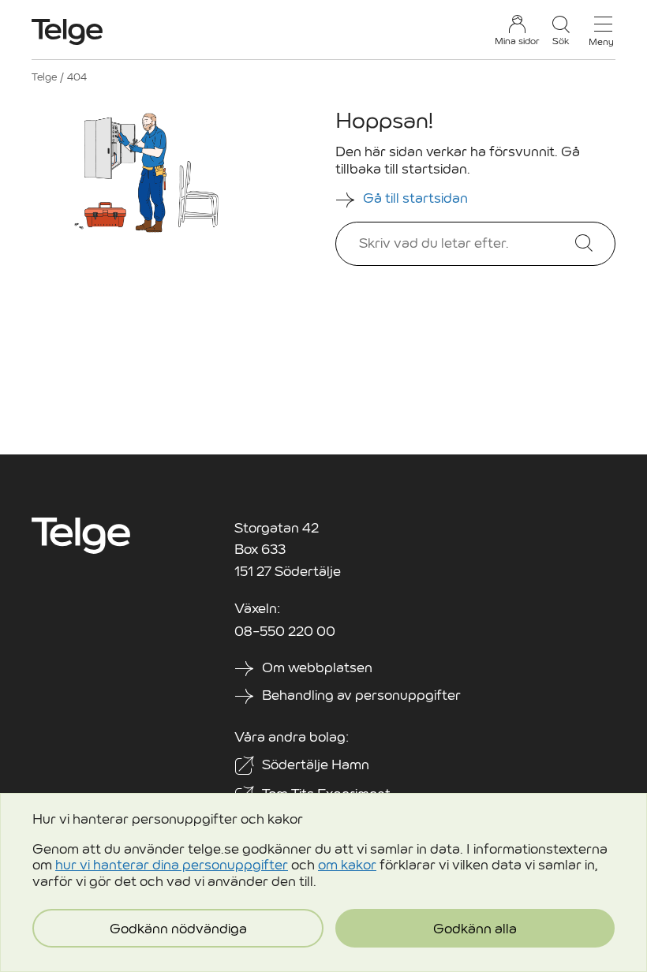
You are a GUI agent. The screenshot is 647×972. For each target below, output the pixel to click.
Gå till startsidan (417, 198)
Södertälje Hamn (315, 764)
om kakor (347, 865)
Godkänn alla (475, 929)
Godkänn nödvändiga (178, 929)
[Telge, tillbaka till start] (67, 32)
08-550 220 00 (284, 631)
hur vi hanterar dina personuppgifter (171, 865)
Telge (44, 77)
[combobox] (467, 243)
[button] (560, 30)
